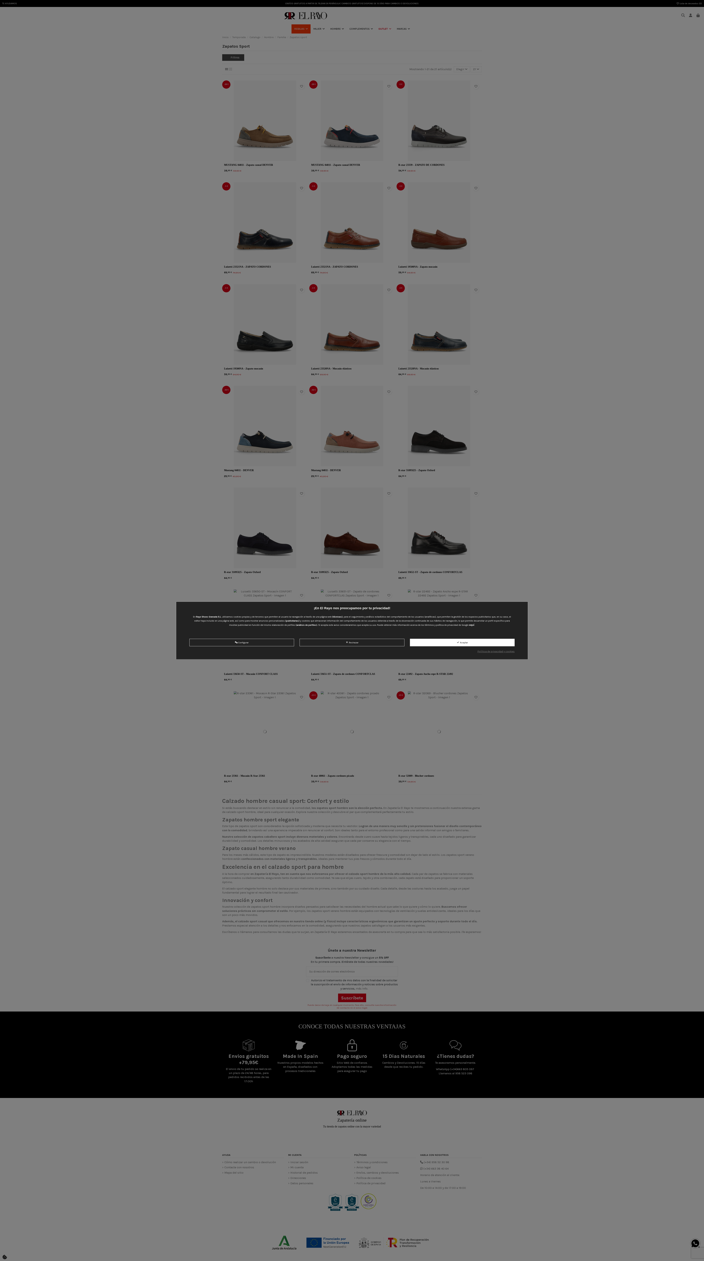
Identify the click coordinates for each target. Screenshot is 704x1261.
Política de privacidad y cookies (496, 651)
